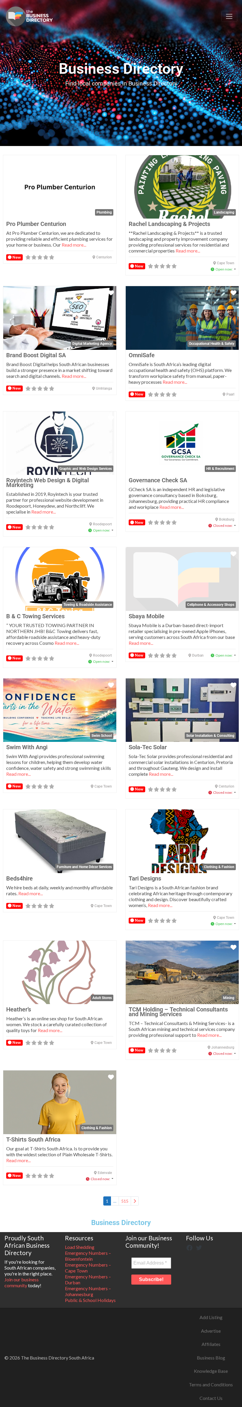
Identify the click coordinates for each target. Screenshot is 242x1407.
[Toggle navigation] (229, 16)
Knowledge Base (211, 1371)
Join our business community (21, 1282)
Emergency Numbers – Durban (88, 1279)
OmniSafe (142, 355)
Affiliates (211, 1344)
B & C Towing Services (35, 616)
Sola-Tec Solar (148, 747)
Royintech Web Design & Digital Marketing (47, 482)
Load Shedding (79, 1247)
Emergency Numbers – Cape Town (88, 1267)
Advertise (211, 1331)
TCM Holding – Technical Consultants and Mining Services (178, 1012)
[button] (223, 269)
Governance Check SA (158, 480)
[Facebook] (189, 1247)
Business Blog (211, 1357)
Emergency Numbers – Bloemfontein (88, 1256)
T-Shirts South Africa (33, 1139)
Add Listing (211, 1317)
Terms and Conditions (211, 1384)
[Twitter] (198, 1247)
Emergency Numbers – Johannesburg (88, 1291)
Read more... (74, 244)
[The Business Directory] (29, 15)
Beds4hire (19, 878)
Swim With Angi (27, 747)
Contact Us (211, 1398)
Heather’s (18, 1009)
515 (124, 1200)
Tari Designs (145, 878)
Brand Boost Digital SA (36, 355)
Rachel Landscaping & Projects (169, 223)
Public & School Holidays (90, 1300)
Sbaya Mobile (146, 616)
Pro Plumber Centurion (36, 223)
